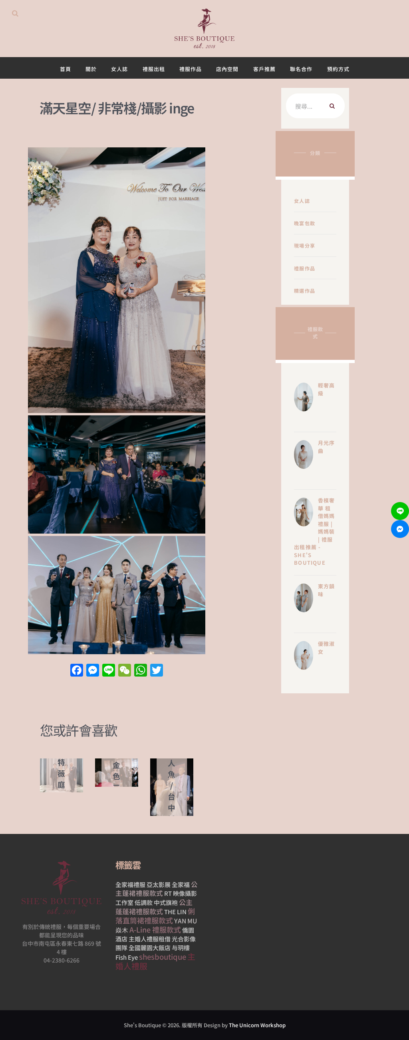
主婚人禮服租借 (150, 939)
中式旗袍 (166, 902)
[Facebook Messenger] (400, 529)
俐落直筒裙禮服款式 (155, 915)
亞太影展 (159, 884)
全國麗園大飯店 (150, 947)
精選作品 (304, 290)
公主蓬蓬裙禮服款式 (154, 906)
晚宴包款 (304, 223)
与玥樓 (181, 947)
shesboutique (162, 956)
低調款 (144, 902)
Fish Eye (126, 957)
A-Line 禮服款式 (155, 929)
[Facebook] (77, 670)
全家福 (181, 884)
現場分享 (304, 245)
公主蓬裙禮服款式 (156, 888)
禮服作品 (304, 268)
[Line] (400, 511)
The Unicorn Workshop (257, 1025)
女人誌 (302, 200)
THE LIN (175, 911)
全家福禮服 (130, 884)
